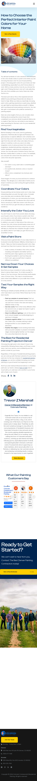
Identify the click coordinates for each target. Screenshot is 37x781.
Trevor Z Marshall (18, 400)
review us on (7, 506)
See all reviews (9, 503)
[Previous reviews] (11, 496)
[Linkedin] (18, 411)
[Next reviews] (33, 496)
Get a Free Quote (10, 34)
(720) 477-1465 (7, 753)
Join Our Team (9, 740)
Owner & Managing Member (17, 405)
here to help (23, 368)
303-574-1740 (7, 763)
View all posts (18, 458)
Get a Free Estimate (10, 572)
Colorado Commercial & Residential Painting (8, 491)
